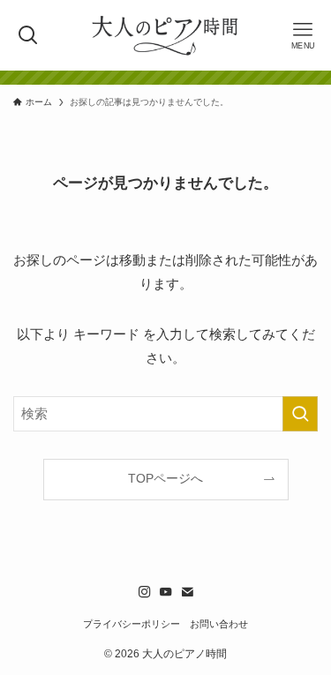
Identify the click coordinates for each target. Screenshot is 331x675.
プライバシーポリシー (131, 624)
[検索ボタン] (28, 35)
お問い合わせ (219, 624)
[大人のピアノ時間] (165, 35)
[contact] (187, 592)
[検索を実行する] (300, 413)
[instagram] (145, 592)
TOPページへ (165, 478)
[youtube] (166, 592)
